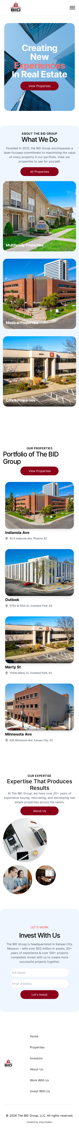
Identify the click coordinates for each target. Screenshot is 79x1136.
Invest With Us (40, 1091)
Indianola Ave (17, 532)
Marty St (13, 667)
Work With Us (39, 1080)
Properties (37, 1047)
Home (34, 1036)
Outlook (12, 600)
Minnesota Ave (18, 734)
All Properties (39, 171)
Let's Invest (39, 994)
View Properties (39, 86)
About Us (39, 811)
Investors (36, 1058)
